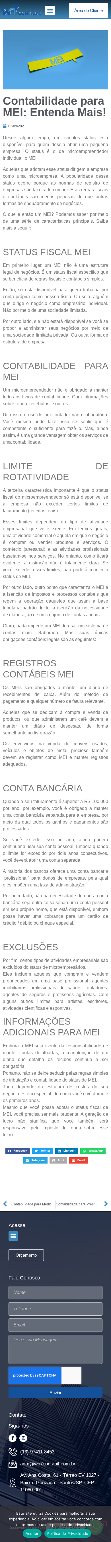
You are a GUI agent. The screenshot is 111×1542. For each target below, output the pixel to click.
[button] (50, 10)
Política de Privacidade (68, 1533)
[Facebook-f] (13, 1438)
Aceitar (32, 1533)
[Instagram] (23, 1438)
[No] (102, 1523)
